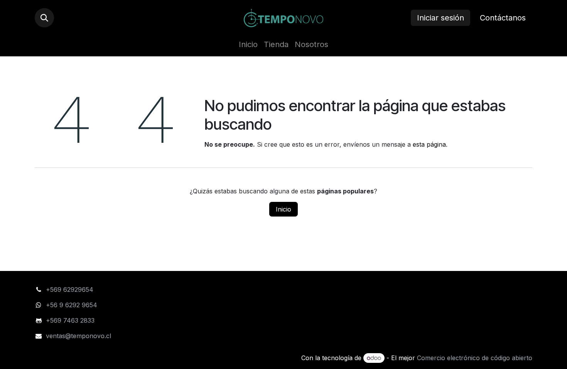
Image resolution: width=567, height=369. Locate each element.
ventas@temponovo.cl (78, 336)
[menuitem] (248, 44)
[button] (44, 17)
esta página (429, 144)
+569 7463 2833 (70, 320)
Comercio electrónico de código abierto (474, 358)
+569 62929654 (69, 289)
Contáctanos (503, 17)
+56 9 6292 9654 (72, 305)
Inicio (283, 209)
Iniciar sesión (440, 17)
